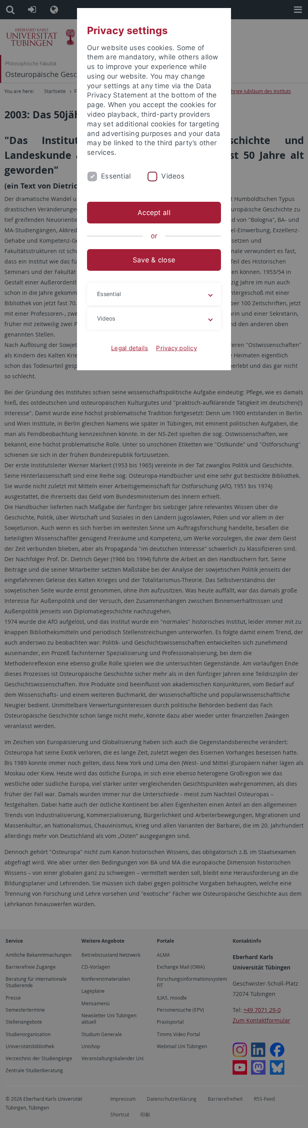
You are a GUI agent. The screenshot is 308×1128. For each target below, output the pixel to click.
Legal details (129, 348)
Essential (116, 176)
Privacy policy (176, 348)
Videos (172, 176)
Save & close (154, 260)
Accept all (154, 213)
